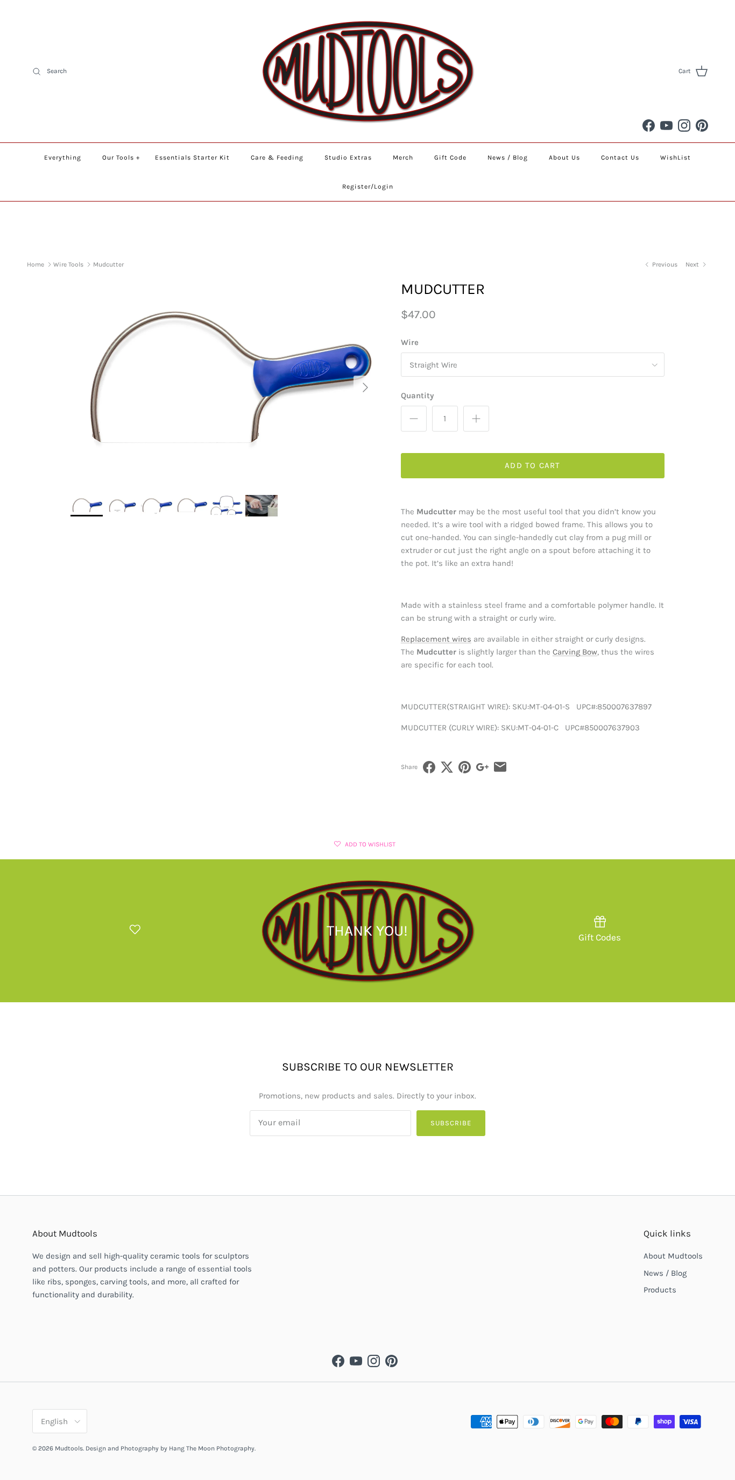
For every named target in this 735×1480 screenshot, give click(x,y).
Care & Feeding (277, 157)
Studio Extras (348, 157)
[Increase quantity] (476, 419)
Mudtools (69, 1448)
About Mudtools (673, 1256)
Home (35, 264)
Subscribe (450, 1123)
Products (660, 1290)
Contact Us (620, 157)
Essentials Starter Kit (192, 157)
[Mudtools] (367, 71)
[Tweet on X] (447, 767)
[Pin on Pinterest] (464, 767)
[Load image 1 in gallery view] (223, 382)
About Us (564, 157)
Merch (403, 157)
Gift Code (450, 157)
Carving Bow (575, 652)
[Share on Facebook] (429, 767)
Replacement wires (436, 639)
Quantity (417, 395)
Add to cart (532, 465)
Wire (410, 342)
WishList (675, 157)
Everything (62, 157)
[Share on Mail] (500, 767)
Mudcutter (108, 264)
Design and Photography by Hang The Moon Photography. (171, 1448)
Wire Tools (68, 264)
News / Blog (507, 157)
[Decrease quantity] (414, 419)
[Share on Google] (482, 767)
